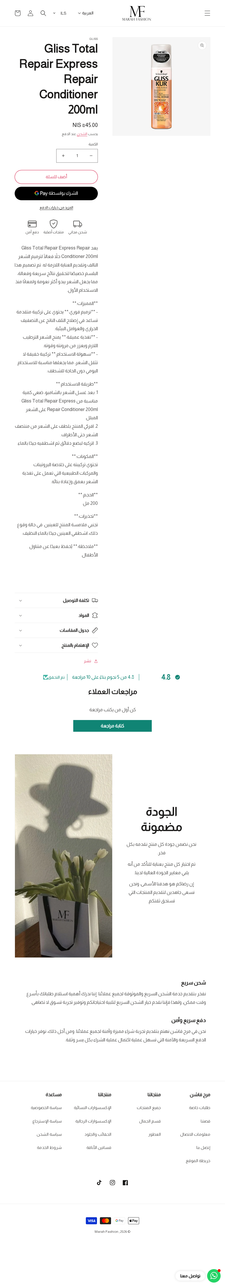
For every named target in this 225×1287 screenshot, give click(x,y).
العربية (87, 13)
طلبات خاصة (199, 1107)
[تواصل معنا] (214, 1276)
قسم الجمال (150, 1121)
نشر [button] (87, 660)
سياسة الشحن (49, 1134)
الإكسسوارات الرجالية (93, 1121)
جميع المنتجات (149, 1107)
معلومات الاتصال (195, 1134)
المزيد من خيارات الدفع (56, 208)
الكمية (93, 144)
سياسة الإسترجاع (47, 1121)
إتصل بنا (203, 1147)
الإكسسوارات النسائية (92, 1107)
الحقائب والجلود (98, 1134)
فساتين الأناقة (98, 1147)
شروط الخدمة (49, 1147)
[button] (207, 13)
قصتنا (205, 1121)
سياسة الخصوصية (46, 1107)
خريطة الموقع (198, 1160)
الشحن (82, 134)
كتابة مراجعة (112, 725)
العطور (154, 1134)
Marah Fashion (106, 1232)
